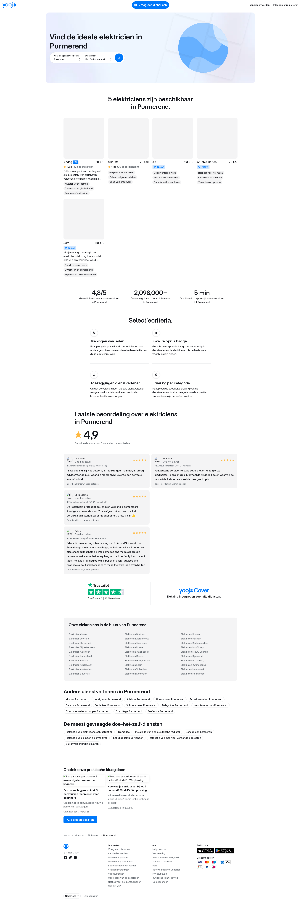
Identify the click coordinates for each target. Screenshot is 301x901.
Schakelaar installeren (199, 731)
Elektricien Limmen (134, 647)
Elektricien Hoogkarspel (137, 660)
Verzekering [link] (159, 853)
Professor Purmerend (160, 711)
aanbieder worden (259, 5)
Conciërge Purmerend (129, 711)
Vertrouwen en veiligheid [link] (166, 857)
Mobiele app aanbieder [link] (120, 861)
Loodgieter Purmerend (107, 699)
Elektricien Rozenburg (192, 660)
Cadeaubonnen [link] (116, 873)
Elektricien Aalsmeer (79, 651)
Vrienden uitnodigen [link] (118, 869)
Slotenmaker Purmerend (170, 699)
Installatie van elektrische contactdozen (89, 731)
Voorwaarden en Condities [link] (166, 869)
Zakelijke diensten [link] (162, 861)
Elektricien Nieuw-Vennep (194, 651)
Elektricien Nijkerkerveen (82, 647)
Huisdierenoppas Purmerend (210, 705)
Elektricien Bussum (190, 634)
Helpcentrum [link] (159, 849)
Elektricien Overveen (136, 643)
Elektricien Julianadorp (137, 651)
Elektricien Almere (78, 634)
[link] (172, 151)
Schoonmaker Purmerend (141, 705)
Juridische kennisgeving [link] (165, 877)
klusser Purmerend (77, 699)
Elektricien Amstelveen (80, 665)
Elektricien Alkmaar (78, 660)
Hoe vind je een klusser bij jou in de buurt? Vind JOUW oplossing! (127, 788)
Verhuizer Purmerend (108, 705)
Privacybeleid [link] (160, 873)
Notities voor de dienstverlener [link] (124, 882)
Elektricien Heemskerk (192, 669)
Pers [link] (155, 865)
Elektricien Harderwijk (80, 643)
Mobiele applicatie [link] (118, 857)
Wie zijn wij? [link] (114, 886)
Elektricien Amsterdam (80, 669)
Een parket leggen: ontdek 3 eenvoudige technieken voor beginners (81, 794)
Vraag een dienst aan (153, 5)
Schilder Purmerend (138, 699)
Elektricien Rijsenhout (192, 656)
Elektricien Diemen (134, 656)
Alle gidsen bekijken (80, 819)
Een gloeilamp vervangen (128, 737)
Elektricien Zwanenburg (193, 665)
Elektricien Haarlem (191, 638)
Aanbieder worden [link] (118, 853)
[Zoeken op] (119, 57)
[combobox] (67, 57)
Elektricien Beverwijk (79, 673)
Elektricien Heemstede (193, 673)
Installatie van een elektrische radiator (157, 731)
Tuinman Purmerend (78, 705)
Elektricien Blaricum (135, 634)
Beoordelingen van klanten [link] (122, 865)
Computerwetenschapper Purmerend (88, 711)
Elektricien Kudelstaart (80, 656)
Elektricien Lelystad (79, 638)
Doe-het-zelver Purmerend (206, 699)
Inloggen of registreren (285, 5)
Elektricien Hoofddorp (192, 647)
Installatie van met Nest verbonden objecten (175, 737)
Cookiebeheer (160, 882)
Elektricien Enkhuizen (136, 673)
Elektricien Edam (133, 665)
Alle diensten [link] (91, 896)
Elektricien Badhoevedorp (194, 643)
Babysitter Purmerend (175, 705)
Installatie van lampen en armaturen (87, 737)
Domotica (124, 731)
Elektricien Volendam (136, 669)
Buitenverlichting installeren (82, 743)
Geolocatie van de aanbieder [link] (123, 877)
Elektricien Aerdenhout (137, 638)
